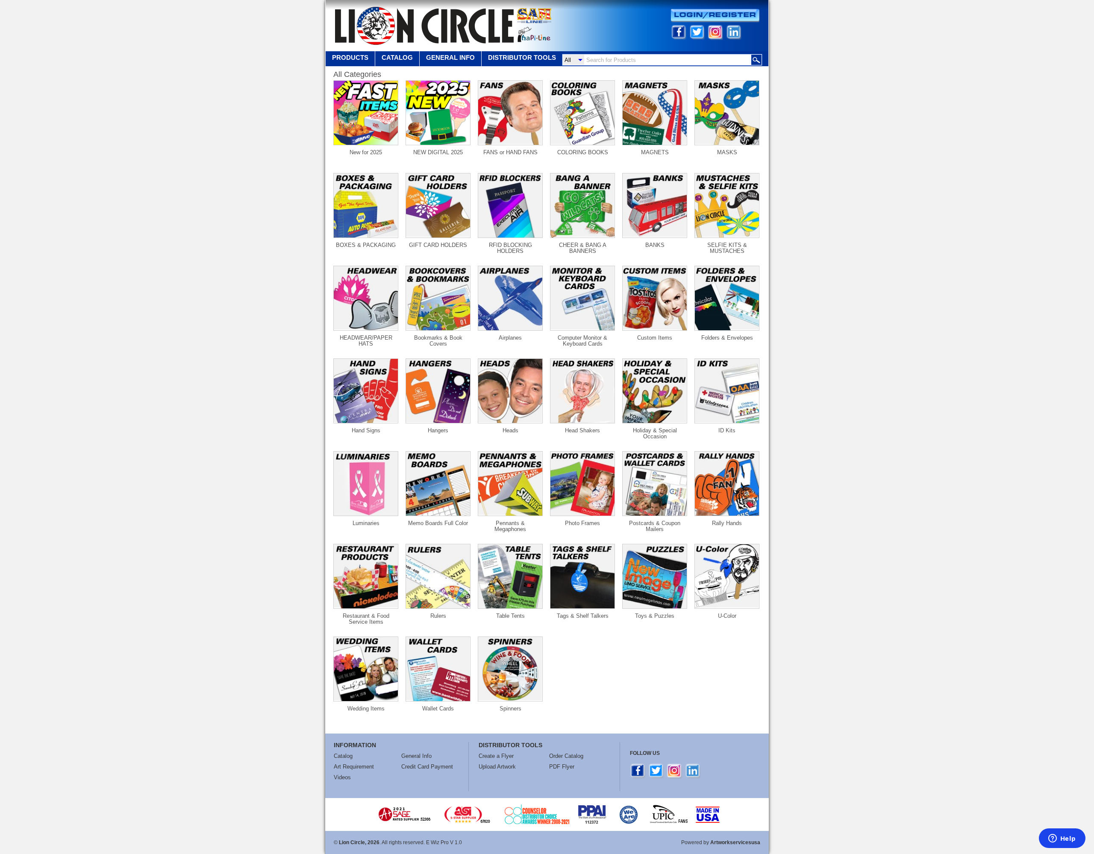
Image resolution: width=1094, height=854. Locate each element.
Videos (342, 777)
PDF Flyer (561, 766)
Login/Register (715, 16)
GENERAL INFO (450, 57)
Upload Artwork (497, 766)
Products (350, 57)
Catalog (397, 57)
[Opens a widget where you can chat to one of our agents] (1061, 839)
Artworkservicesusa (735, 842)
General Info (416, 756)
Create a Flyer (496, 756)
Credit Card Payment (427, 766)
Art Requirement (354, 766)
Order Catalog (566, 756)
